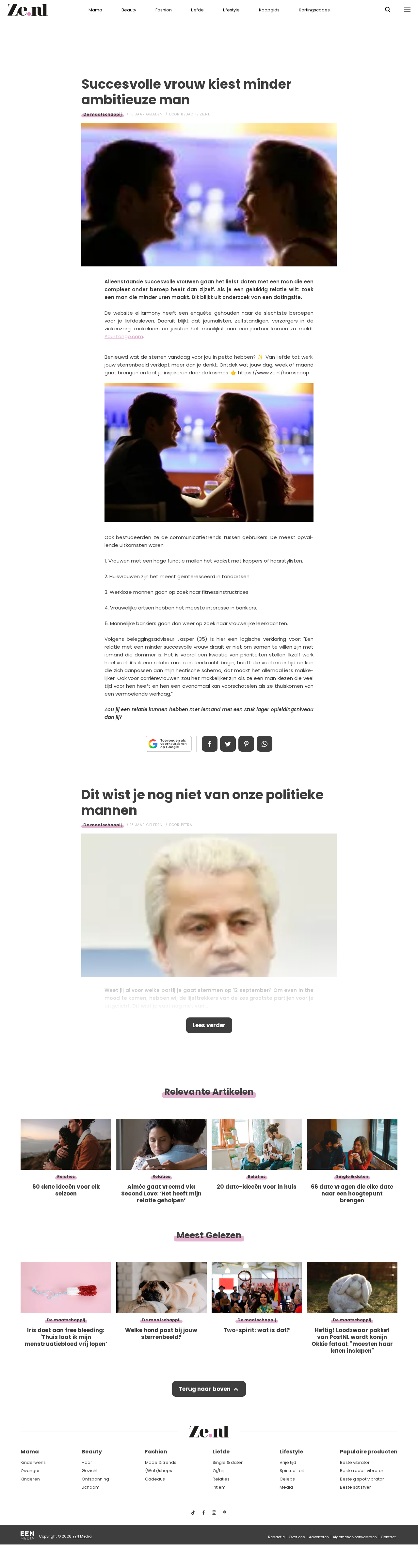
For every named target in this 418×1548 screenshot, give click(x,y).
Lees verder (209, 1025)
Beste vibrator (355, 1462)
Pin (246, 744)
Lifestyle (231, 10)
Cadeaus (155, 1479)
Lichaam (91, 1487)
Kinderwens (33, 1462)
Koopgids (269, 10)
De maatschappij (102, 114)
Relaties (221, 1479)
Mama (95, 10)
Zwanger (30, 1470)
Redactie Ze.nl (195, 114)
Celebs (287, 1479)
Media (286, 1487)
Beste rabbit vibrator (361, 1470)
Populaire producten (368, 1451)
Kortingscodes (314, 10)
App (264, 744)
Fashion (163, 10)
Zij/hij (218, 1470)
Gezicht (90, 1470)
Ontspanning (95, 1479)
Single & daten (228, 1462)
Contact (388, 1537)
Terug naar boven (205, 1389)
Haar (87, 1462)
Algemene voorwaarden (355, 1537)
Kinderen (30, 1479)
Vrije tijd (288, 1462)
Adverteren (319, 1537)
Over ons (297, 1537)
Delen (209, 744)
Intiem (219, 1487)
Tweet (228, 744)
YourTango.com (123, 336)
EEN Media (82, 1536)
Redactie (276, 1537)
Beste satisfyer (355, 1487)
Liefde (197, 10)
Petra (186, 824)
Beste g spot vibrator (362, 1479)
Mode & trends (160, 1462)
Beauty (128, 10)
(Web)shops (158, 1470)
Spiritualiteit (292, 1470)
